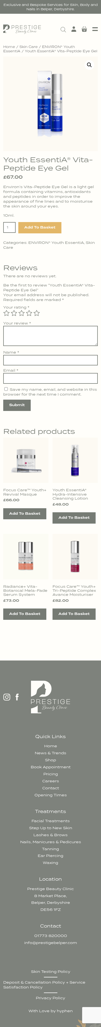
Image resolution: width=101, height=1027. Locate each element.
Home (9, 46)
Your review (17, 323)
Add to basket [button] (24, 513)
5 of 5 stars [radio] (36, 313)
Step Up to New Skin (50, 827)
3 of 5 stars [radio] (21, 313)
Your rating (16, 307)
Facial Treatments (51, 820)
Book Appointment (51, 767)
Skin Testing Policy (50, 971)
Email (10, 370)
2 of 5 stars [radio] (14, 313)
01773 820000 (50, 935)
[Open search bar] (63, 29)
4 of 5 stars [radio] (29, 313)
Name (11, 352)
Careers (50, 781)
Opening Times (50, 795)
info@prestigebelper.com (50, 942)
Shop (50, 760)
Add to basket (39, 227)
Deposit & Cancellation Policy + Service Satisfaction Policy (44, 985)
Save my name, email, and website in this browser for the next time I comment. (50, 392)
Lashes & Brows (50, 834)
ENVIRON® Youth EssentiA (56, 242)
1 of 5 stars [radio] (6, 313)
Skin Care (28, 46)
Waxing (50, 862)
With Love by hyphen (51, 1010)
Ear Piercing (50, 855)
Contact (50, 788)
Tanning (50, 848)
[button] (89, 65)
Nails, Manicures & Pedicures (50, 841)
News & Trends (50, 753)
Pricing (50, 774)
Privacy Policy (50, 998)
